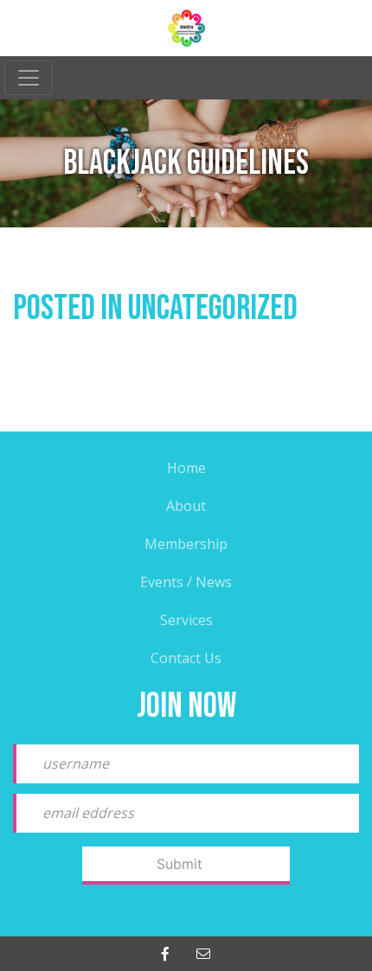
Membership (186, 543)
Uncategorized (213, 308)
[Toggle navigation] (28, 78)
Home (186, 467)
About (186, 505)
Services (186, 619)
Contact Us (186, 658)
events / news (186, 581)
